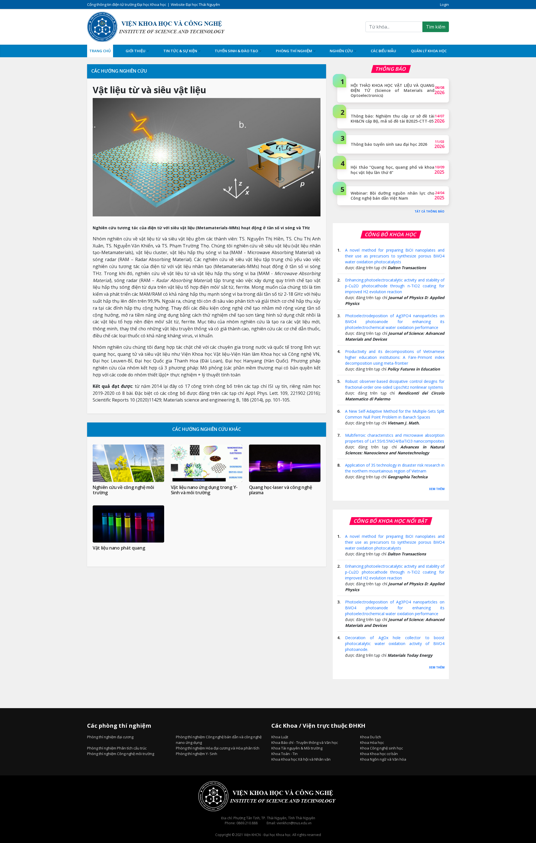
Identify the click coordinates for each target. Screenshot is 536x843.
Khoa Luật (279, 736)
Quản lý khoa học (429, 50)
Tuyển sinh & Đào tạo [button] (236, 50)
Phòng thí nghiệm (294, 50)
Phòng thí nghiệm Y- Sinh (196, 753)
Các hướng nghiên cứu (119, 71)
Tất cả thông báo (429, 211)
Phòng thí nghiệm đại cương (110, 736)
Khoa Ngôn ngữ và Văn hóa (383, 759)
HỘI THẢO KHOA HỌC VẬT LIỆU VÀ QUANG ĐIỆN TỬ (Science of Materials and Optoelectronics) (392, 90)
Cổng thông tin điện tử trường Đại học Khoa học (126, 4)
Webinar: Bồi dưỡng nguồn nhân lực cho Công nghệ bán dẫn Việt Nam (392, 196)
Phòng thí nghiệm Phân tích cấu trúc (117, 748)
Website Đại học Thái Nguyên (195, 4)
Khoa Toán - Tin (284, 753)
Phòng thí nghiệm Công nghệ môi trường (120, 753)
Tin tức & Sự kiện (180, 50)
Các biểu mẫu (383, 50)
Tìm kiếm (435, 27)
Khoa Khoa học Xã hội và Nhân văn (301, 759)
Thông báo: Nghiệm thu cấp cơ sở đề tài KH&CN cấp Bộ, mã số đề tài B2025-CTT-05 (392, 119)
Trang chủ (100, 50)
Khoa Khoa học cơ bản (379, 753)
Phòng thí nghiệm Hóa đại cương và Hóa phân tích (217, 748)
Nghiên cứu (341, 50)
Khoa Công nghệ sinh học (381, 748)
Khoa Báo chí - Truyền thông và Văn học (304, 742)
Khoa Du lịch (370, 736)
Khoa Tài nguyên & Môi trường (296, 748)
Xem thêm (436, 489)
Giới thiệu (135, 50)
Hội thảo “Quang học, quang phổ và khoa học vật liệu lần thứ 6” (392, 170)
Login (444, 4)
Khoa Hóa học (372, 742)
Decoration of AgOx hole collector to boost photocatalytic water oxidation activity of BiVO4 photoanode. (394, 643)
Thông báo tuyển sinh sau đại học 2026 (389, 144)
